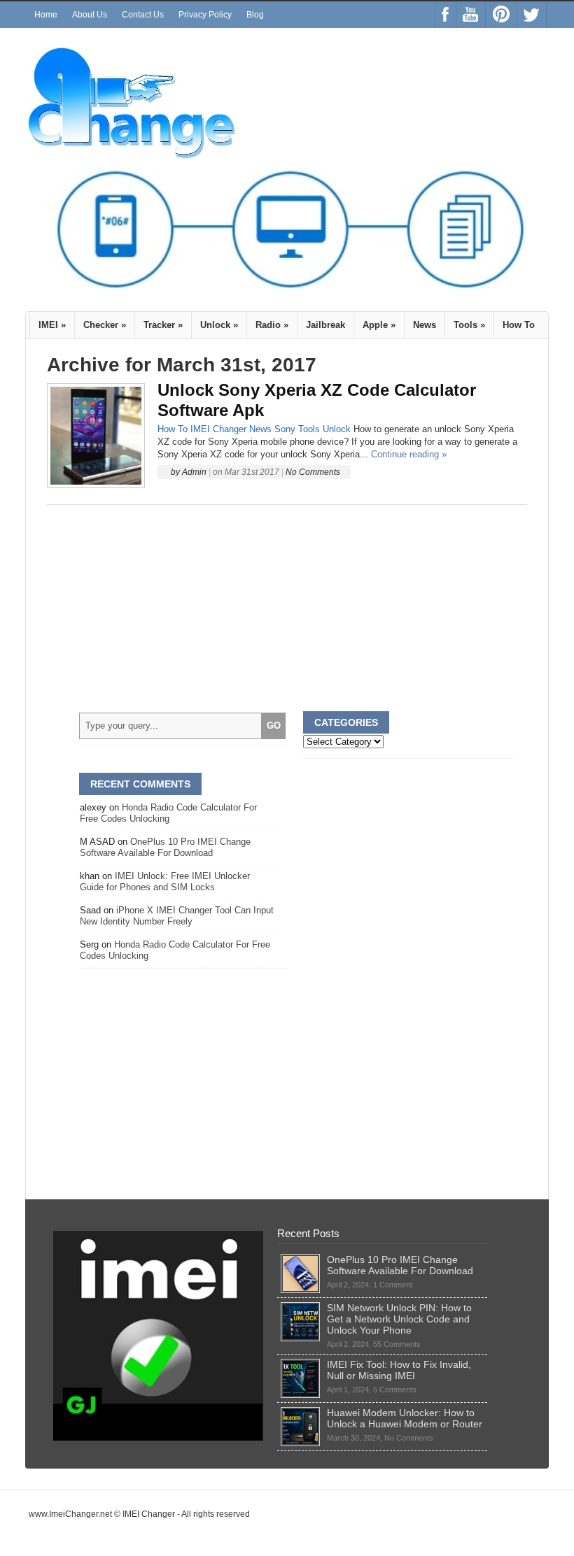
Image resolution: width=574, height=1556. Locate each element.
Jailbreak (325, 325)
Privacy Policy (205, 15)
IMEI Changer (218, 429)
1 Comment (392, 1284)
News (424, 325)
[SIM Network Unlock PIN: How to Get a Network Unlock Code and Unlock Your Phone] (300, 1307)
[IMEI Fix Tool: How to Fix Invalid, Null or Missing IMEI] (300, 1364)
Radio (271, 325)
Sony (284, 429)
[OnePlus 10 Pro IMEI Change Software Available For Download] (300, 1259)
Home (45, 15)
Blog (255, 15)
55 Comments (397, 1344)
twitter (531, 14)
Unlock (219, 325)
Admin (194, 472)
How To (519, 325)
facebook (445, 14)
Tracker (163, 325)
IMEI (52, 325)
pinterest (501, 14)
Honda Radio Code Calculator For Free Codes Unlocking (168, 813)
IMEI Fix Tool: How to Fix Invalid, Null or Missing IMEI (399, 1370)
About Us (89, 15)
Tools (469, 325)
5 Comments (394, 1389)
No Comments (313, 472)
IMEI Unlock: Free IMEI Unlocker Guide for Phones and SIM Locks (165, 881)
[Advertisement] (287, 608)
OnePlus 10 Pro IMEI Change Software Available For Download (165, 847)
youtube (470, 14)
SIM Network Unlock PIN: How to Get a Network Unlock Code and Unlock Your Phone (399, 1319)
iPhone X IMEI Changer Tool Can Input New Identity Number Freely (177, 916)
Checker (104, 325)
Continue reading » (409, 454)
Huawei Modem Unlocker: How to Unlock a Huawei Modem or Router (404, 1418)
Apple (379, 325)
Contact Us (143, 15)
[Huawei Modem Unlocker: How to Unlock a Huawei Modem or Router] (300, 1412)
